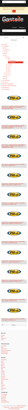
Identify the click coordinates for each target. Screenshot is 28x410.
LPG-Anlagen (6, 46)
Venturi (5, 76)
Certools (3, 371)
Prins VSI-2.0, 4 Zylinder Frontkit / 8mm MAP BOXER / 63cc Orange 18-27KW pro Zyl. (12, 281)
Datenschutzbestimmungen (17, 407)
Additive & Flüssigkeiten (7, 83)
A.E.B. (2, 361)
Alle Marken (4, 359)
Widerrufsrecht (4, 352)
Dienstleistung (5, 87)
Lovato (5, 51)
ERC (2, 382)
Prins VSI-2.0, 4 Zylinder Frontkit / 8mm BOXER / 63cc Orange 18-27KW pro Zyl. (13, 300)
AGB (2, 347)
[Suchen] (24, 30)
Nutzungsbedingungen (14, 408)
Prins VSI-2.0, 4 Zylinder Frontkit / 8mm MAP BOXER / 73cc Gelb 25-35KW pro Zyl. (12, 261)
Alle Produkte (4, 44)
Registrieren (22, 27)
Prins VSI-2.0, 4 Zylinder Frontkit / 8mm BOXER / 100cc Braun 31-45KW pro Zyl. (13, 203)
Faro (2, 386)
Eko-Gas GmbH (4, 379)
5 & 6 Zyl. (9, 66)
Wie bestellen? (4, 353)
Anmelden (14, 27)
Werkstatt (3, 398)
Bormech (3, 367)
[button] (14, 40)
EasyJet (3, 377)
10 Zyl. (9, 69)
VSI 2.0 (7, 57)
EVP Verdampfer (12, 60)
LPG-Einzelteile (5, 80)
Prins (5, 55)
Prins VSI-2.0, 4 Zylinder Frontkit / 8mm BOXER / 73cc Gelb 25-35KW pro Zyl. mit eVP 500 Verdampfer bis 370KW (13, 127)
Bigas (2, 365)
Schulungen (4, 400)
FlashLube (3, 388)
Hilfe (2, 336)
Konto (2, 339)
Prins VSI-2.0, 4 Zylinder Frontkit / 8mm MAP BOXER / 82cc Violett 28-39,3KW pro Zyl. (12, 223)
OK (14, 11)
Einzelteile (3, 397)
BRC (2, 368)
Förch (2, 389)
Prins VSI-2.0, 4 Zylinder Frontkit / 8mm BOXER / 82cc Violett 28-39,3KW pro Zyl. (13, 242)
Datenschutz (4, 348)
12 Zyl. (9, 71)
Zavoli (5, 78)
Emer (2, 380)
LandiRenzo (7, 49)
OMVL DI (5, 53)
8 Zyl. (8, 67)
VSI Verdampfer (12, 62)
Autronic (3, 364)
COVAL (2, 373)
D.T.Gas (3, 374)
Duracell (3, 376)
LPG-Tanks (4, 82)
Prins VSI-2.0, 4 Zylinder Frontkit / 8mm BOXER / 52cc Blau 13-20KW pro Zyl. (13, 165)
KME (5, 48)
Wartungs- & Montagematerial (9, 85)
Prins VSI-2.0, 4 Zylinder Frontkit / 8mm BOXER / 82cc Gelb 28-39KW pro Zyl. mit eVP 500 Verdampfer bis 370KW (13, 107)
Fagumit (3, 385)
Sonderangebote (5, 89)
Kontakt (3, 335)
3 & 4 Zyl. (9, 64)
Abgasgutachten (5, 401)
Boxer (9, 58)
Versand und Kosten (5, 350)
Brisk (2, 370)
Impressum (3, 345)
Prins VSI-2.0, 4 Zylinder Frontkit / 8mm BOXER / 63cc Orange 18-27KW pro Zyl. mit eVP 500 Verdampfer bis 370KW (13, 146)
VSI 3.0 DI (8, 74)
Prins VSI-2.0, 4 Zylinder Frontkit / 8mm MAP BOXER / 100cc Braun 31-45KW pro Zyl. (12, 184)
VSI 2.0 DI (8, 73)
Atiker (2, 362)
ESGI (2, 383)
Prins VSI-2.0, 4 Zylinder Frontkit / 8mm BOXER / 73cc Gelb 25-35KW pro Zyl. (13, 319)
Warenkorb (3, 338)
